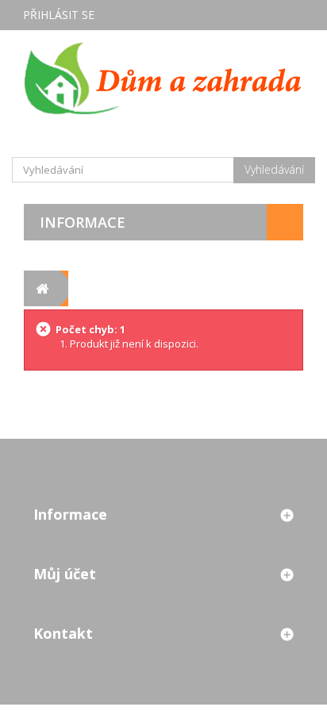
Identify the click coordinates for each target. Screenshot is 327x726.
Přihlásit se (58, 14)
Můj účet (64, 573)
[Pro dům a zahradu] (163, 77)
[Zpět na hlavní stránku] (42, 288)
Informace (82, 222)
